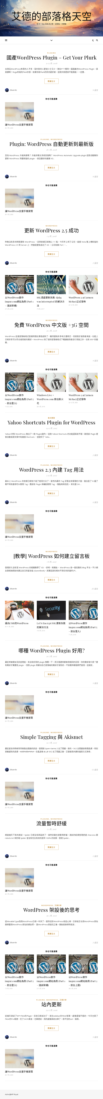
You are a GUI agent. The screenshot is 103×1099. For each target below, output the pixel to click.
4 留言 (95, 360)
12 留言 (95, 769)
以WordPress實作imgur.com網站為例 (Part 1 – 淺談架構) (19, 301)
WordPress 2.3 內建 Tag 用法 (51, 469)
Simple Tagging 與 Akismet (51, 736)
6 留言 (95, 502)
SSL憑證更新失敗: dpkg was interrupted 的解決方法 (50, 301)
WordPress (56, 139)
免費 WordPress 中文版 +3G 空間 (51, 324)
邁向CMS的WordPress (17, 623)
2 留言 (95, 263)
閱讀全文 (51, 81)
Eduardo (13, 90)
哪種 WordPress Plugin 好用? (51, 650)
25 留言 (95, 588)
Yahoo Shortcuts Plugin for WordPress (51, 422)
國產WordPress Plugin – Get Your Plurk (52, 57)
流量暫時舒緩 (51, 823)
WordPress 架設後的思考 (51, 909)
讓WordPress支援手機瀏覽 (19, 124)
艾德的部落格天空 (51, 16)
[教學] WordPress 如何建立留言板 (51, 556)
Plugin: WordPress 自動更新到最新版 (51, 143)
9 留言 (95, 90)
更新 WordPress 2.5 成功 (51, 230)
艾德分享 (58, 905)
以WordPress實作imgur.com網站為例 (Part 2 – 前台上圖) (83, 981)
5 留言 (95, 683)
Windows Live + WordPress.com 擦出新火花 (50, 399)
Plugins (51, 53)
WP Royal (14, 1094)
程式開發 (51, 418)
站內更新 (51, 1004)
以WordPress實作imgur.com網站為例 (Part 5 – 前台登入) (19, 399)
